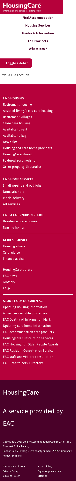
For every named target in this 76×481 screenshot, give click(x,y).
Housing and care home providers (27, 148)
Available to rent (15, 129)
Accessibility (45, 466)
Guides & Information (38, 33)
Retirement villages (17, 117)
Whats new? (38, 48)
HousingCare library (17, 269)
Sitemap (42, 475)
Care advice (11, 252)
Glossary (9, 282)
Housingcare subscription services (28, 338)
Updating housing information (25, 307)
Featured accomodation (20, 160)
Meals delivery (13, 198)
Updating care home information (27, 325)
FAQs (6, 288)
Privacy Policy (11, 471)
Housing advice (14, 246)
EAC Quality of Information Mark (27, 319)
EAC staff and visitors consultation (28, 356)
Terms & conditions (14, 466)
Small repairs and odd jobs (22, 185)
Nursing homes (14, 227)
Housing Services (38, 25)
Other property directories (22, 166)
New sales (10, 142)
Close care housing (17, 123)
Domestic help (13, 191)
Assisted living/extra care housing (28, 110)
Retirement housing (17, 104)
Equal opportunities (49, 471)
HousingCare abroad (18, 154)
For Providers (38, 41)
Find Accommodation (38, 17)
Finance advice (14, 258)
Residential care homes (20, 221)
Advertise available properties (25, 313)
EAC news (10, 275)
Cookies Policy (11, 475)
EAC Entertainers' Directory (23, 363)
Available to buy (15, 135)
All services (11, 204)
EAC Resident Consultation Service (28, 350)
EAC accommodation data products (28, 332)
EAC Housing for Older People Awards (30, 344)
